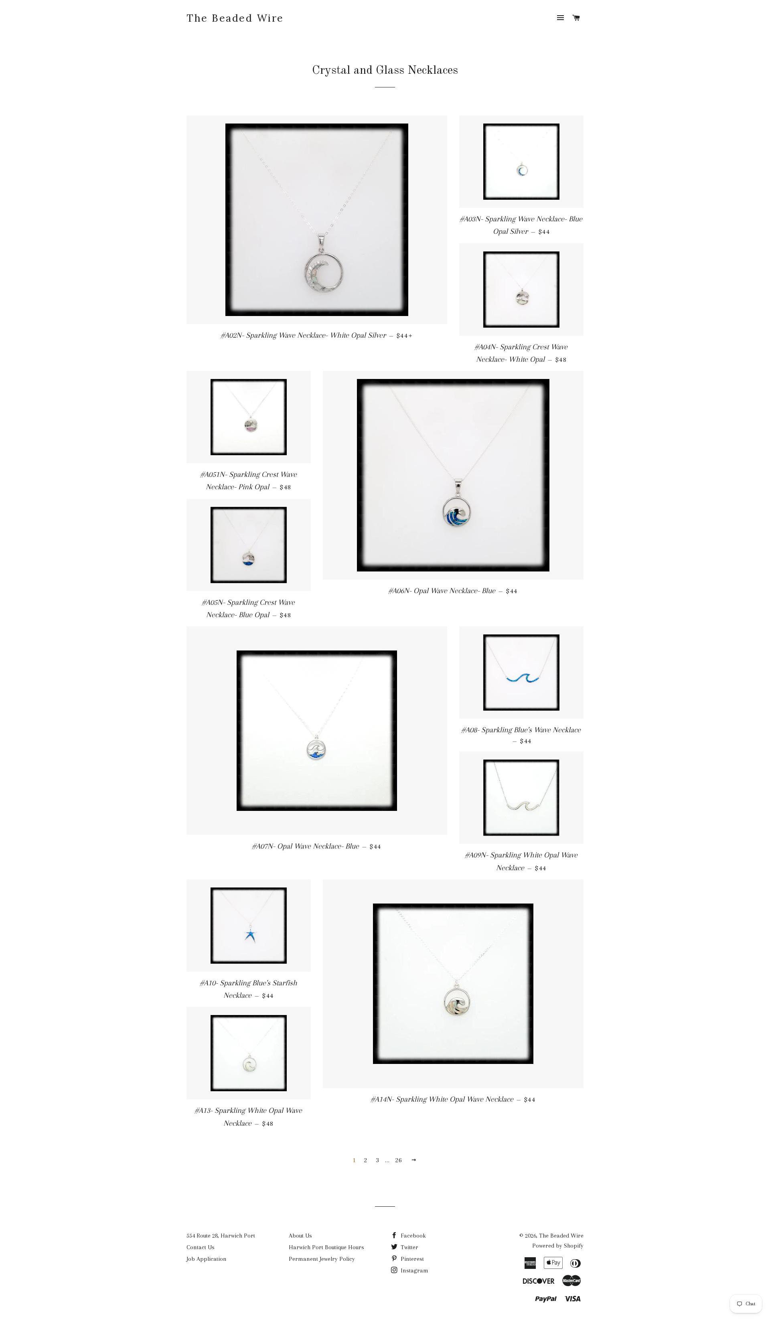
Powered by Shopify (558, 1245)
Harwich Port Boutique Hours (326, 1247)
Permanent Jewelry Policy (322, 1258)
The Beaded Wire (235, 18)
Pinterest (411, 1258)
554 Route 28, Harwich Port (220, 1235)
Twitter (408, 1247)
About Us (300, 1235)
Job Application (206, 1258)
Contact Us (200, 1247)
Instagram (413, 1270)
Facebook (412, 1235)
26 (399, 1160)
